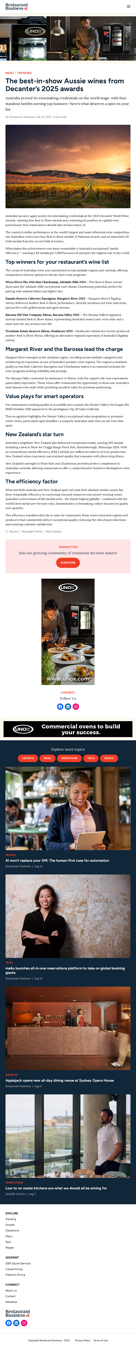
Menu (9, 73)
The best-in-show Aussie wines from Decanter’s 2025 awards (64, 85)
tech (90, 758)
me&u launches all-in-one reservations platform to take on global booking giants (65, 970)
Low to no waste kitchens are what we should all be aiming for (56, 1188)
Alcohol (14, 531)
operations (69, 758)
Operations (14, 1182)
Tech (9, 962)
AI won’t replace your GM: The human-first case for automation (57, 860)
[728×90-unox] (68, 729)
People (109, 758)
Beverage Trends (32, 531)
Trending (24, 73)
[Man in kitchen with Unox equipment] (68, 38)
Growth (28, 758)
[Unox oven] (68, 632)
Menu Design (54, 531)
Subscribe (68, 562)
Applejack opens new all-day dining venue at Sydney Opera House (59, 1080)
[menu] (128, 6)
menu (47, 758)
